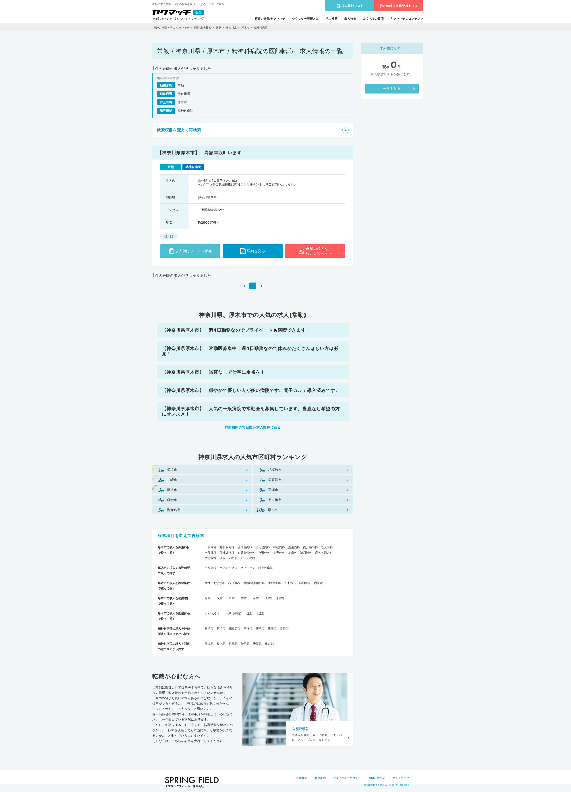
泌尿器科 (306, 552)
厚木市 (245, 27)
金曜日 (257, 598)
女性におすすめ (215, 583)
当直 (249, 613)
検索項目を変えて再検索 (181, 535)
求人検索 (332, 18)
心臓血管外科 (246, 552)
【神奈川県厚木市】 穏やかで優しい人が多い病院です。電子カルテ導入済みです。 (251, 390)
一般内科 (210, 547)
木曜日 (245, 598)
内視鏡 (318, 583)
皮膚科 (292, 552)
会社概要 (301, 778)
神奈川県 (231, 27)
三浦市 (272, 628)
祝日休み (234, 583)
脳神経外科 (227, 552)
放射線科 (210, 558)
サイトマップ (401, 778)
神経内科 (279, 547)
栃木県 (221, 643)
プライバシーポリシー (347, 778)
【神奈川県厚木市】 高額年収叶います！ (201, 152)
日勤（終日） (213, 613)
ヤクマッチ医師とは (305, 18)
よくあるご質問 (373, 18)
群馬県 (233, 643)
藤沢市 (260, 628)
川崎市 (221, 628)
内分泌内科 (310, 547)
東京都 (269, 643)
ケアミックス (228, 568)
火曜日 (221, 598)
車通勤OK (274, 583)
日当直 (259, 613)
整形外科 (264, 552)
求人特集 (350, 18)
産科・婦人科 (324, 552)
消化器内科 (262, 547)
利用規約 (320, 778)
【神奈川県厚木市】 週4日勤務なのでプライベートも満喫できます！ (236, 330)
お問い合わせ (376, 778)
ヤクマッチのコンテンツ (407, 18)
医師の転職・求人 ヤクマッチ (171, 27)
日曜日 (281, 598)
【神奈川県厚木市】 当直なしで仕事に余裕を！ (213, 372)
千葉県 (257, 643)
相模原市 (234, 628)
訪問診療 (305, 583)
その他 (250, 558)
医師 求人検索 (202, 27)
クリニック (247, 568)
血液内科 (294, 547)
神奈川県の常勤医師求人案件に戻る (253, 427)
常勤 (218, 27)
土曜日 (269, 598)
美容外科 (279, 552)
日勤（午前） (234, 613)
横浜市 (209, 628)
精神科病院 (265, 568)
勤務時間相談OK (254, 583)
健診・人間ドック (231, 558)
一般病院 (210, 568)
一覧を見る (391, 88)
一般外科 (210, 552)
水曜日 (233, 598)
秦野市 (284, 628)
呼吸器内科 (227, 547)
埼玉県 (245, 643)
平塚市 (248, 628)
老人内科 (327, 547)
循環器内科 (245, 547)
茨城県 (209, 643)
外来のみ (290, 583)
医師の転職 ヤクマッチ (270, 18)
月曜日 (209, 598)
